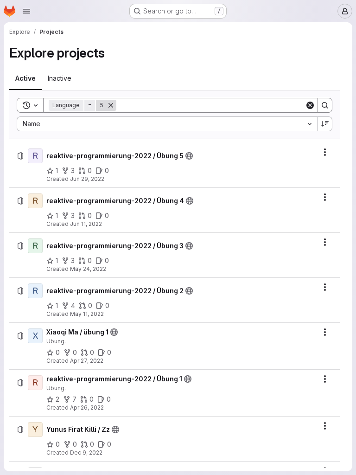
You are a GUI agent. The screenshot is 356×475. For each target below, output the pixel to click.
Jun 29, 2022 (87, 178)
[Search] (325, 105)
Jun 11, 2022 (86, 223)
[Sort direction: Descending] (325, 123)
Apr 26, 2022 (87, 407)
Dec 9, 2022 (86, 452)
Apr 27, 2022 (86, 360)
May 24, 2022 (88, 268)
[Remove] (110, 105)
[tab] (25, 78)
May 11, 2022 (87, 313)
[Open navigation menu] (26, 11)
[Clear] (310, 105)
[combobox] (167, 123)
